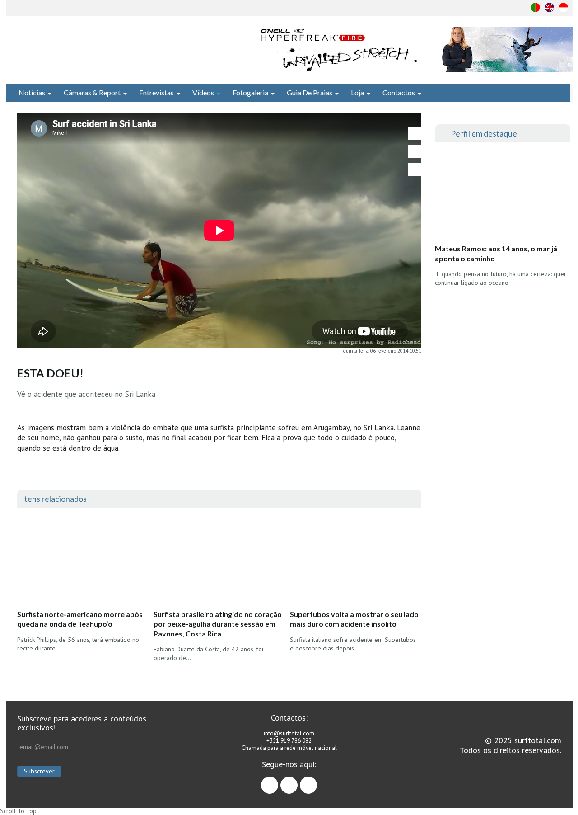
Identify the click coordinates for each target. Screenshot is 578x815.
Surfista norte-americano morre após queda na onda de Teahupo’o (80, 619)
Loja (357, 92)
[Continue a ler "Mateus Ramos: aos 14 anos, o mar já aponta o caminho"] (502, 196)
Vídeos (203, 92)
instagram (297, 781)
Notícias (32, 92)
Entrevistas (156, 92)
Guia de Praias (309, 92)
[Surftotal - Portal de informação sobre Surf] (115, 47)
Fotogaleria (250, 92)
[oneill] (414, 49)
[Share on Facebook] (414, 133)
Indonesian (563, 7)
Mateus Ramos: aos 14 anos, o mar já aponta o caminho (496, 253)
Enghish (549, 7)
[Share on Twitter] (414, 151)
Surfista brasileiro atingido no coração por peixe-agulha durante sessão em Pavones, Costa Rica (218, 624)
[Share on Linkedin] (414, 169)
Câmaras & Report (92, 92)
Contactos (398, 92)
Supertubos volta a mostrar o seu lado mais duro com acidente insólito (354, 619)
